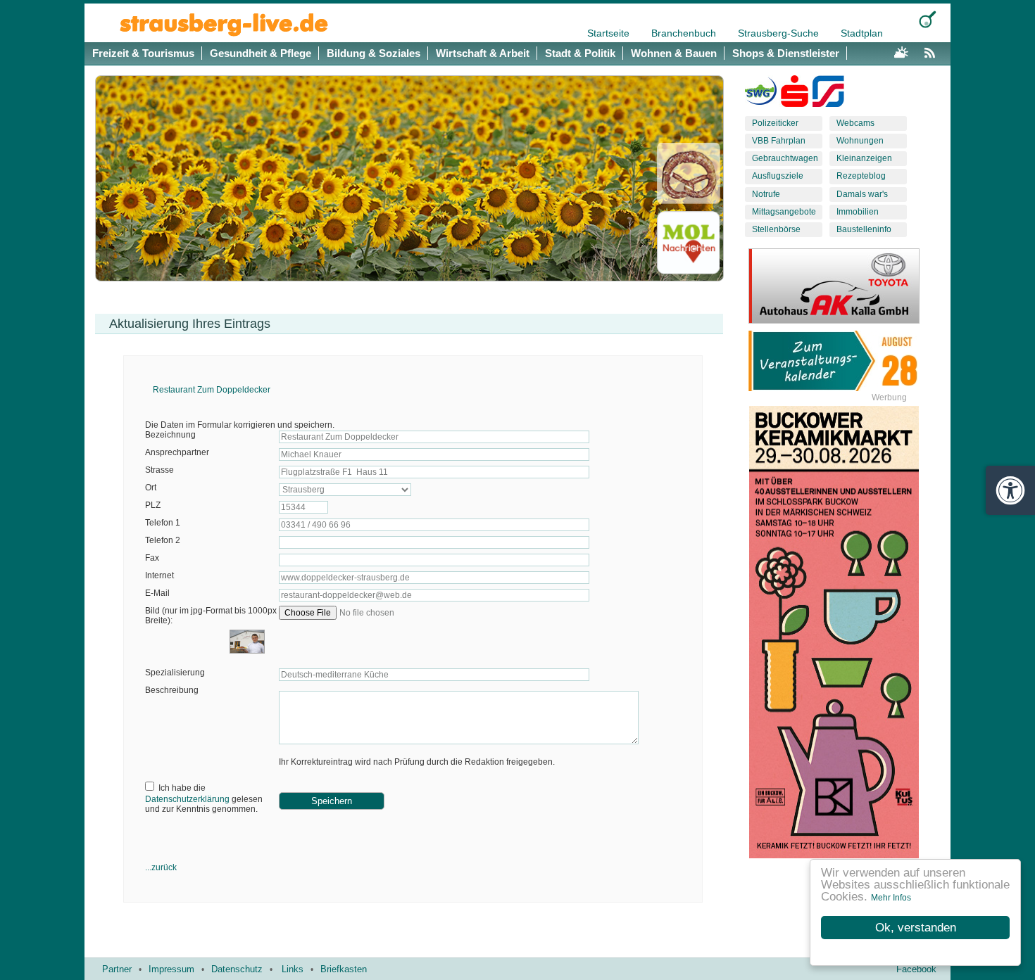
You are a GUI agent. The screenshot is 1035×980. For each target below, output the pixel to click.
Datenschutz (237, 969)
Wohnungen (860, 141)
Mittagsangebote (784, 212)
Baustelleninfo (863, 229)
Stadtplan (862, 33)
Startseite (609, 33)
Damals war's (862, 194)
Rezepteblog (861, 176)
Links (292, 969)
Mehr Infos (891, 898)
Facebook (916, 969)
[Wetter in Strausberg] (901, 50)
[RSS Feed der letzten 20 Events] (933, 50)
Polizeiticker (775, 123)
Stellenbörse (776, 229)
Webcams (855, 123)
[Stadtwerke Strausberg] (828, 94)
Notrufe (766, 194)
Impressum (171, 969)
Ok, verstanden (915, 927)
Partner (117, 969)
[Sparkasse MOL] (794, 94)
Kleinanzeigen (864, 158)
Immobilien (857, 212)
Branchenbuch (685, 33)
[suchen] (927, 19)
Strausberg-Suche (780, 33)
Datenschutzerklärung (187, 799)
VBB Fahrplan (778, 141)
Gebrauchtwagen (785, 158)
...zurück (161, 867)
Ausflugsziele (777, 176)
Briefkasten (343, 969)
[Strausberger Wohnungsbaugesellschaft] (761, 94)
